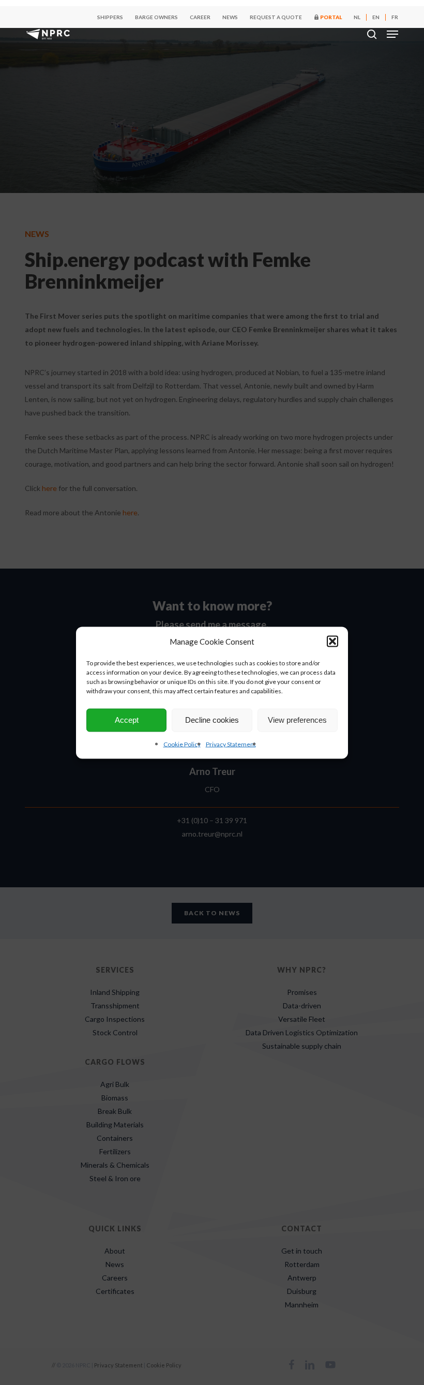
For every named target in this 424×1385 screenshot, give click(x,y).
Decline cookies (212, 720)
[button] (332, 641)
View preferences (297, 720)
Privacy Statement (231, 744)
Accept (127, 720)
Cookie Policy (182, 744)
